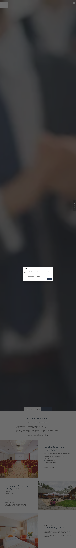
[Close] (51, 269)
